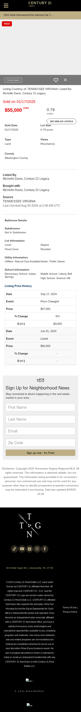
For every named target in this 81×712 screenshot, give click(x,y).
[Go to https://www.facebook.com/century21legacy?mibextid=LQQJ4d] (44, 549)
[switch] (56, 80)
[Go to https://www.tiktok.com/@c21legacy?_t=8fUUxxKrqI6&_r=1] (14, 549)
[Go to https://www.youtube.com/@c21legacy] (22, 549)
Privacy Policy (70, 612)
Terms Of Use (69, 607)
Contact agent (13, 80)
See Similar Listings (61, 121)
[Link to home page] (41, 5)
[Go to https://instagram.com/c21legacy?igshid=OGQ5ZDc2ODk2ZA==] (37, 549)
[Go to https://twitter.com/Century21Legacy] (29, 549)
